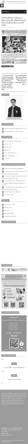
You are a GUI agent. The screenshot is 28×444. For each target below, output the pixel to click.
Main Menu (6, 11)
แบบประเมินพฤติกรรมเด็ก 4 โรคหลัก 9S (14, 131)
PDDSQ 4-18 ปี (7, 147)
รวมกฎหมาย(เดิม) (9, 194)
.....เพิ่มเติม (6, 158)
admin (13, 27)
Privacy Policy (4, 431)
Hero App (6, 210)
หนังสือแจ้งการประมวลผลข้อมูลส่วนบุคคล (12, 428)
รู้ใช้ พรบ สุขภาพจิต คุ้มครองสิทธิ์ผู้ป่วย (14, 168)
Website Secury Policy (6, 435)
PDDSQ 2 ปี (7, 150)
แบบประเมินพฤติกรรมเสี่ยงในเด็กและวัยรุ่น (15, 128)
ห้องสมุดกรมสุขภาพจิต (10, 216)
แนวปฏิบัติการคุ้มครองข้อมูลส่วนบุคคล (11, 430)
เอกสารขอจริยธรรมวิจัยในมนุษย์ (12, 141)
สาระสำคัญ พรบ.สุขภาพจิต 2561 (12, 192)
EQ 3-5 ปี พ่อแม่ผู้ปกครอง (10, 153)
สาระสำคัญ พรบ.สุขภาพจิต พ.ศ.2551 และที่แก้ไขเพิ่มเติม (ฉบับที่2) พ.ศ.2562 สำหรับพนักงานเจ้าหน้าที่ (13, 183)
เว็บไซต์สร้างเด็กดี (8, 213)
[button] (3, 4)
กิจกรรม (11, 66)
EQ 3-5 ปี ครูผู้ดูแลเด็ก (9, 155)
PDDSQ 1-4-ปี (7, 144)
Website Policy (5, 433)
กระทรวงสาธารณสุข (9, 204)
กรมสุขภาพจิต (8, 207)
